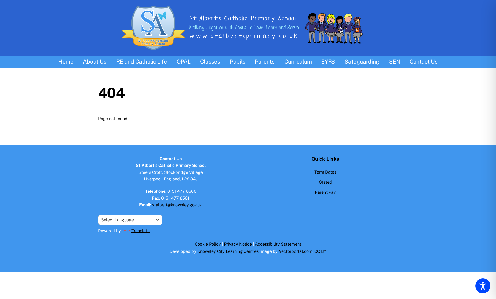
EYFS (328, 61)
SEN (394, 61)
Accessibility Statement (278, 244)
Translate (140, 230)
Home (65, 61)
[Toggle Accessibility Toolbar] (483, 286)
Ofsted (325, 182)
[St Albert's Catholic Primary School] (248, 52)
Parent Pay (325, 192)
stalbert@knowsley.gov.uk (177, 204)
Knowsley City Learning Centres (228, 251)
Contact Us (424, 61)
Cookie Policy (208, 244)
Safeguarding (362, 61)
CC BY (320, 251)
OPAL (184, 61)
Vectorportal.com (295, 251)
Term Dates (325, 172)
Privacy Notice (238, 244)
